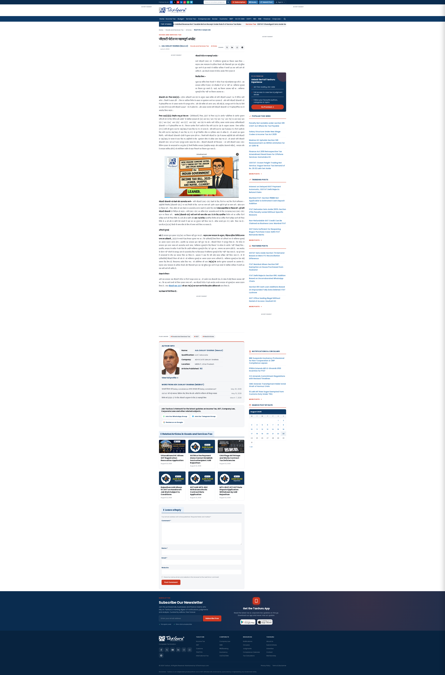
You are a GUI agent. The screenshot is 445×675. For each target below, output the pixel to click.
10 (252, 429)
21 (273, 434)
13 (267, 429)
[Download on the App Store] (265, 622)
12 (262, 429)
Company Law (204, 19)
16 (283, 429)
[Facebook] (171, 2)
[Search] (228, 2)
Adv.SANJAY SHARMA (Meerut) (175, 46)
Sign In (280, 2)
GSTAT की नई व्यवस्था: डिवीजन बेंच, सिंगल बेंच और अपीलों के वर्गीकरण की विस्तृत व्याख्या (189, 393)
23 (283, 434)
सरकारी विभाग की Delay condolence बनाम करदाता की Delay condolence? (189, 389)
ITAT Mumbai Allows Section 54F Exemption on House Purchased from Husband (266, 267)
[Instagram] (184, 2)
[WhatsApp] (188, 2)
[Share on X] (227, 47)
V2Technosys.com (202, 666)
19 (262, 434)
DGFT (249, 19)
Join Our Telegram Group (205, 416)
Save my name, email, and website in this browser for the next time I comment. (191, 577)
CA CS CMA (240, 19)
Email (164, 558)
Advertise (270, 648)
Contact (269, 652)
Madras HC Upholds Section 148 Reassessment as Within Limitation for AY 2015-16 (267, 143)
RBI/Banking (223, 648)
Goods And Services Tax (181, 337)
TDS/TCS (199, 652)
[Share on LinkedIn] (232, 47)
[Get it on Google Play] (248, 622)
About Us (269, 641)
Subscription (240, 2)
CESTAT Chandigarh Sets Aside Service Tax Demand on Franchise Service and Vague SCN (226, 24)
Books (253, 2)
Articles (189, 30)
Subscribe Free (212, 618)
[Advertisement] (146, 42)
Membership (271, 656)
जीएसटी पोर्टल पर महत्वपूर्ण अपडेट (177, 39)
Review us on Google (174, 422)
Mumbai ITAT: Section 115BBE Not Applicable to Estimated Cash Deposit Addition (267, 201)
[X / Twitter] (174, 2)
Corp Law (276, 19)
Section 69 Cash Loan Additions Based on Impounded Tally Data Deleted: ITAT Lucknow (267, 290)
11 (257, 429)
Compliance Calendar (251, 652)
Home (161, 19)
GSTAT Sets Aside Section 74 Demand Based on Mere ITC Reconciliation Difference (266, 256)
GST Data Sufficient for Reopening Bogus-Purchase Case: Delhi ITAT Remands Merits (265, 232)
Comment (166, 521)
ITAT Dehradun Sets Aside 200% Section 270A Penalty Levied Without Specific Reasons (267, 212)
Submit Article (271, 645)
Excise (214, 19)
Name (165, 548)
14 (273, 429)
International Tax (202, 656)
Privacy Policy (265, 666)
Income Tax (171, 19)
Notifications (247, 641)
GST (231, 19)
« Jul (251, 447)
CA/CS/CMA (224, 656)
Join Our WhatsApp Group (176, 416)
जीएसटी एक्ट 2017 (175, 285)
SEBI (259, 19)
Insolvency (223, 652)
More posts (254, 174)
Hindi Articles (209, 337)
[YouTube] (178, 2)
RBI (254, 19)
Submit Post (267, 2)
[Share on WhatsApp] (237, 47)
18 (257, 434)
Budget (181, 19)
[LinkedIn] (181, 2)
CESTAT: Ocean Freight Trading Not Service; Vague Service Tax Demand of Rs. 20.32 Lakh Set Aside (267, 166)
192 (201, 368)
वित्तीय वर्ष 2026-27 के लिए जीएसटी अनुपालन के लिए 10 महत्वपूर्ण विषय (184, 397)
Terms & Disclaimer (279, 666)
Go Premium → (267, 107)
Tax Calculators (249, 656)
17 (252, 434)
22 (278, 434)
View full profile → (170, 378)
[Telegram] (191, 2)
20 (268, 434)
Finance (267, 19)
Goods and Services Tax (174, 30)
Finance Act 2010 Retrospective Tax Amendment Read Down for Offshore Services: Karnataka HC (266, 154)
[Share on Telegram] (242, 47)
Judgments (247, 648)
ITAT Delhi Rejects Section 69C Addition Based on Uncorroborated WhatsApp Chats (267, 278)
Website (165, 568)
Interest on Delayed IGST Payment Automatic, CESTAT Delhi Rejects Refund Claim (265, 189)
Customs (223, 19)
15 (278, 429)
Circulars (246, 645)
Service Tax (191, 19)
